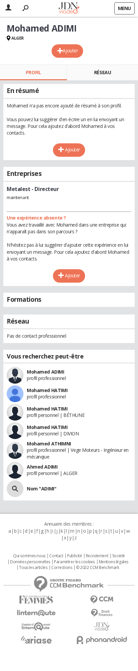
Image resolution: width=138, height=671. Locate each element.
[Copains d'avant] (36, 626)
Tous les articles (33, 567)
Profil (33, 72)
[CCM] (102, 599)
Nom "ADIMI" (41, 488)
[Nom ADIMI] (15, 488)
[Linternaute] (36, 613)
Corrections (61, 567)
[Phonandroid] (102, 640)
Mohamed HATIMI (47, 390)
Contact (56, 556)
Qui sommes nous (29, 556)
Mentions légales (113, 562)
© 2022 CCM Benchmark (97, 567)
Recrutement (97, 556)
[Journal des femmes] (36, 599)
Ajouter (70, 50)
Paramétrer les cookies (74, 562)
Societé (118, 556)
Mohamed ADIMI (45, 372)
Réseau (102, 72)
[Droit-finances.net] (102, 613)
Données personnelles (30, 562)
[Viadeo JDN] (102, 626)
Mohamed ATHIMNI (49, 443)
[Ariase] (36, 639)
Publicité (74, 556)
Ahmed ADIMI (42, 467)
